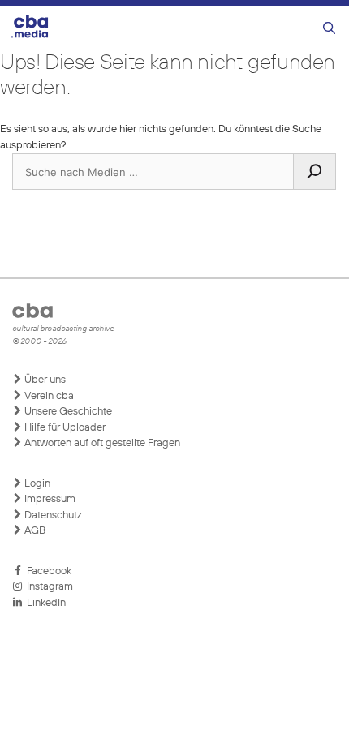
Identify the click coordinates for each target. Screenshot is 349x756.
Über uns (44, 380)
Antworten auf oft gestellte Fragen (101, 443)
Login (36, 484)
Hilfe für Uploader (64, 428)
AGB (33, 531)
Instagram (47, 587)
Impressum (48, 499)
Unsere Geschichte (67, 411)
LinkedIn (44, 603)
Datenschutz (52, 515)
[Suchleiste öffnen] (329, 28)
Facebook (46, 571)
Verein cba (48, 396)
